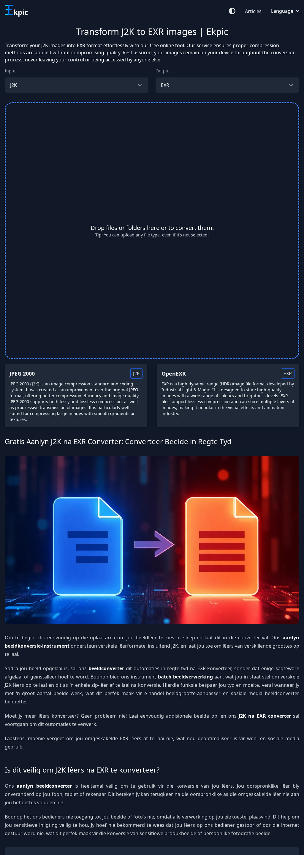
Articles (253, 11)
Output (163, 71)
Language (282, 11)
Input (10, 71)
